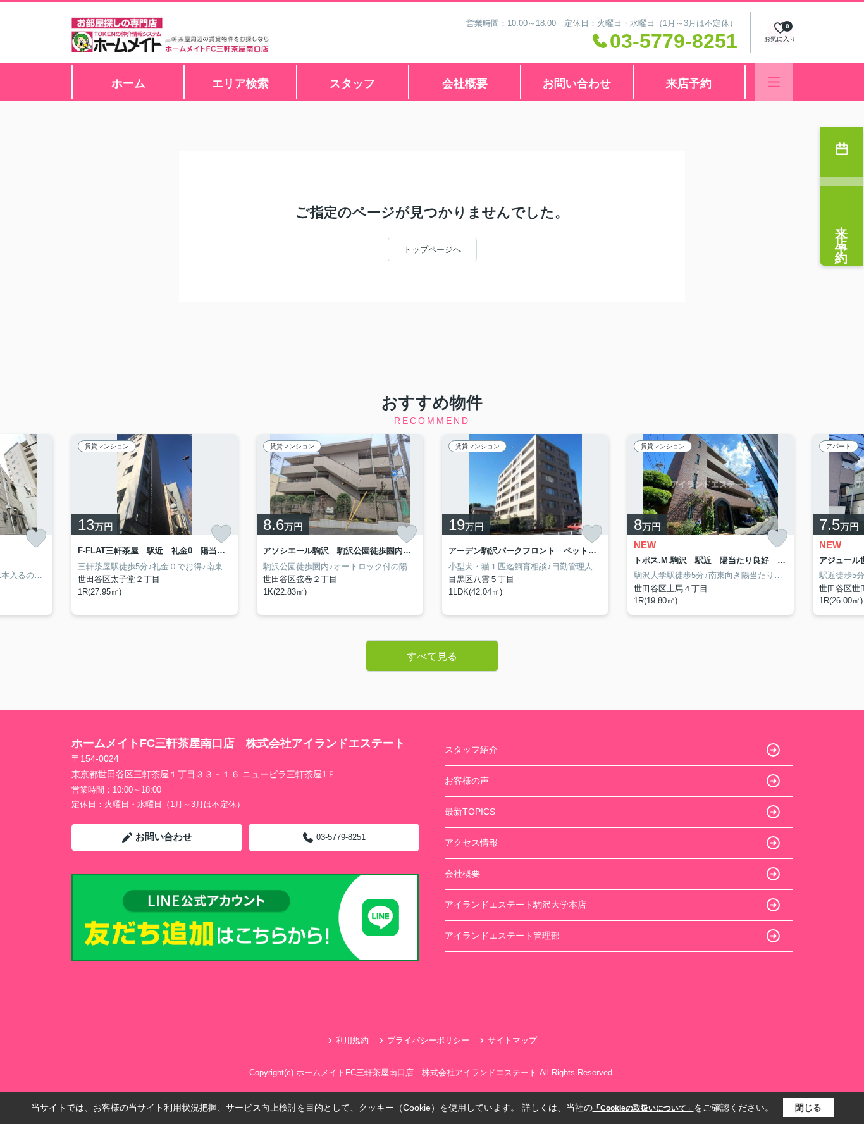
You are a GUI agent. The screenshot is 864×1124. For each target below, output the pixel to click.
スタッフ (352, 83)
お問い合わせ (577, 83)
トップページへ (432, 249)
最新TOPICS (470, 811)
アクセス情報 (471, 842)
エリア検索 (240, 83)
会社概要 (465, 83)
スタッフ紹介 (471, 749)
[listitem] (154, 524)
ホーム (128, 83)
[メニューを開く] (774, 82)
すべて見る (432, 656)
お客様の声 (467, 780)
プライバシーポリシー (428, 1040)
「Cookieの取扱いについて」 (643, 1108)
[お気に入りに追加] (36, 538)
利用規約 (352, 1040)
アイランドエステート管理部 (502, 935)
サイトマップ (512, 1040)
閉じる (808, 1107)
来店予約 (689, 83)
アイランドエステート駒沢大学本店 (515, 904)
